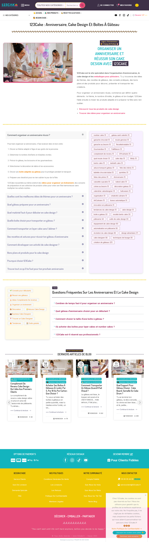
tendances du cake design (105, 210)
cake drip (120, 158)
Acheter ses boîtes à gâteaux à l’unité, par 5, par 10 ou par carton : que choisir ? (21, 389)
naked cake (121, 182)
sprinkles (123, 172)
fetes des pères (101, 177)
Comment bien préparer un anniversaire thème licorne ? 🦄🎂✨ (126, 389)
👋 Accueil (37, 13)
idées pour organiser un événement (58, 183)
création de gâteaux (103, 242)
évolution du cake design (105, 233)
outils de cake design (119, 219)
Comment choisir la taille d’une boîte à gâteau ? (80, 319)
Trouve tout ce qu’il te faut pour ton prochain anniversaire (35, 268)
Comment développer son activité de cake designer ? (33, 244)
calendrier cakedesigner (104, 191)
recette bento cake (121, 214)
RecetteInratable (123, 144)
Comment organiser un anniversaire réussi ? (28, 134)
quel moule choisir (102, 158)
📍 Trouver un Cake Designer (21, 319)
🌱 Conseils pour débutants (20, 291)
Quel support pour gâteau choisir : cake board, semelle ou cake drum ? (92, 389)
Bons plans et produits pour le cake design (28, 252)
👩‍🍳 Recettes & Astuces (70, 13)
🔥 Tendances (15, 323)
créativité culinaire (119, 196)
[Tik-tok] (128, 15)
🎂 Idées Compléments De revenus (23, 300)
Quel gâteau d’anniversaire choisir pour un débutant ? (83, 311)
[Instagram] (124, 15)
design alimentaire (129, 233)
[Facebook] (120, 15)
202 (66, 413)
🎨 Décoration (15, 309)
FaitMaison (117, 149)
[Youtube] (116, 15)
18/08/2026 (23, 418)
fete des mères (127, 168)
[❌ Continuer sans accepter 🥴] (145, 495)
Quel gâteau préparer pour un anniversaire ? (29, 204)
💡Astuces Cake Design (35, 309)
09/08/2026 (129, 418)
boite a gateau (101, 214)
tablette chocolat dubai (104, 172)
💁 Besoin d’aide (39, 18)
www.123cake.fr (79, 536)
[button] (46, 135)
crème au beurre (101, 186)
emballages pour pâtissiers (106, 76)
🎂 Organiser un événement (20, 305)
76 (31, 418)
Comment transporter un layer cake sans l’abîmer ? (32, 228)
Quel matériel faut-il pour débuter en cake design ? (32, 212)
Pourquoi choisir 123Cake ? (20, 260)
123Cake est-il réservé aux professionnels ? (78, 334)
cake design (128, 210)
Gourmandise (100, 149)
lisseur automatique (118, 200)
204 (137, 418)
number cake (100, 135)
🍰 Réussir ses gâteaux (19, 295)
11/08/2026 (93, 416)
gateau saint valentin (121, 135)
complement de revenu (104, 154)
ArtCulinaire (99, 200)
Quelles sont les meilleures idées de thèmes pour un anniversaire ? (40, 196)
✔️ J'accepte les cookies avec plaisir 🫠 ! (129, 532)
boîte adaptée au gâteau (30, 172)
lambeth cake (116, 163)
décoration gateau (122, 186)
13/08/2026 (58, 413)
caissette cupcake (102, 182)
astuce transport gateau (104, 168)
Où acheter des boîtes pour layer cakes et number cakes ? (85, 326)
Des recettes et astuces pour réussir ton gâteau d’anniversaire (37, 236)
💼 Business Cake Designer (20, 314)
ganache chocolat (102, 140)
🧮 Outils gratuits (32, 323)
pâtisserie (99, 219)
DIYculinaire (124, 154)
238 (101, 416)
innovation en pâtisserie (104, 205)
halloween (125, 191)
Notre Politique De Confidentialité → (127, 529)
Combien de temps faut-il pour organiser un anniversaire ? (85, 303)
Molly (133, 158)
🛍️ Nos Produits (51, 13)
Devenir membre (123, 454)
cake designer (101, 238)
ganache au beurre (102, 144)
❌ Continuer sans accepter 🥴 (129, 536)
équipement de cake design (106, 224)
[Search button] (82, 5)
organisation (99, 196)
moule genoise (122, 140)
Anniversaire (120, 177)
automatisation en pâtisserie (106, 228)
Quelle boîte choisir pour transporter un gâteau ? (31, 220)
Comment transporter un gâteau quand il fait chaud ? (56, 388)
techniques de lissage (123, 238)
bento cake (99, 163)
